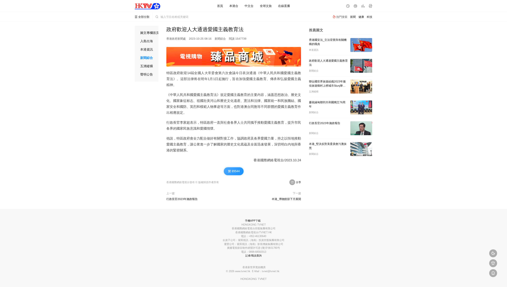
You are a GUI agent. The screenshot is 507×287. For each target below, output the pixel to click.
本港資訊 (146, 49)
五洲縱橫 (146, 66)
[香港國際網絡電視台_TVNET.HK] (147, 6)
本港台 (233, 6)
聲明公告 (146, 74)
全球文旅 (266, 6)
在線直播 (284, 6)
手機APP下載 (253, 220)
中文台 (249, 6)
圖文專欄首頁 (149, 32)
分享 (296, 182)
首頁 (220, 6)
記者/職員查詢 (253, 255)
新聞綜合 (146, 57)
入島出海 (146, 41)
